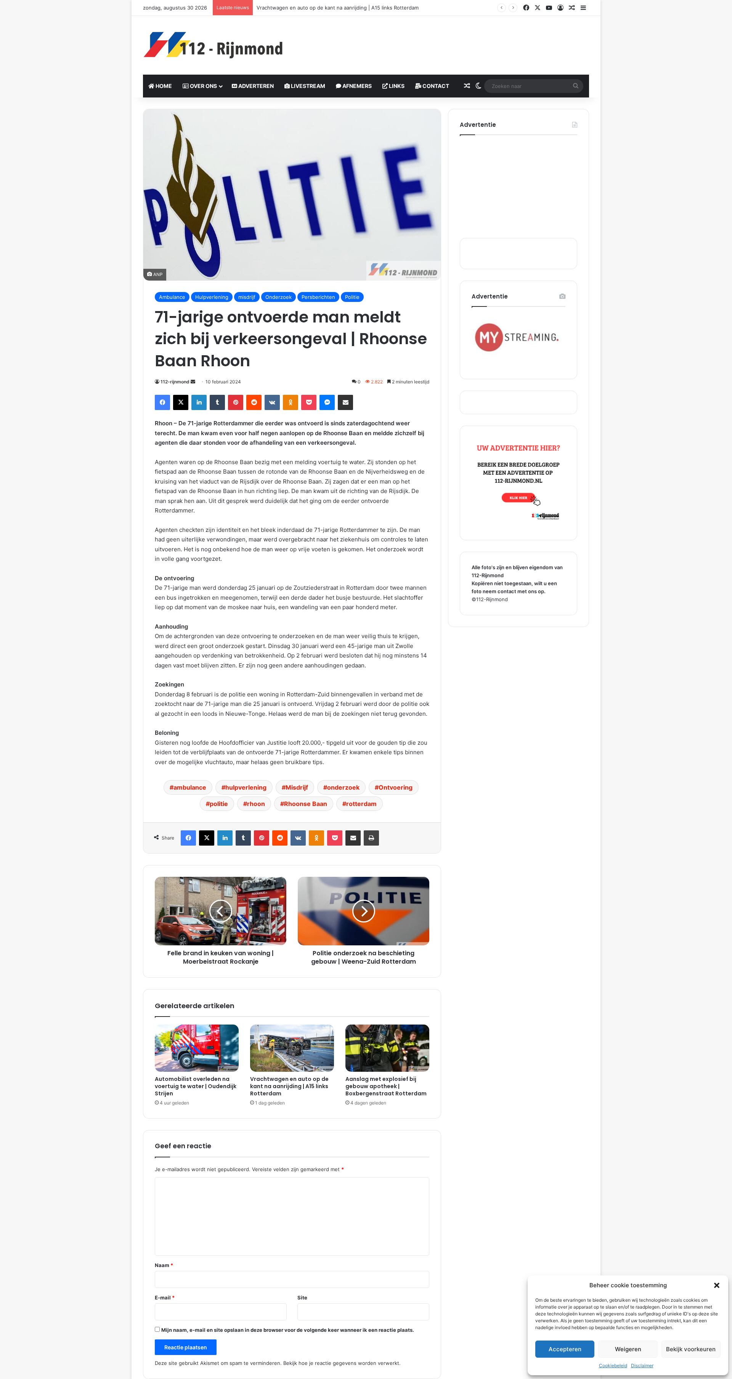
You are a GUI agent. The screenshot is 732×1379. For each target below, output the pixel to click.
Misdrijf (297, 787)
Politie (352, 297)
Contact (435, 86)
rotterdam (361, 804)
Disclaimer (642, 1365)
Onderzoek (278, 297)
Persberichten (318, 297)
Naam (164, 1265)
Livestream (307, 86)
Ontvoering (396, 787)
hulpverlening (245, 787)
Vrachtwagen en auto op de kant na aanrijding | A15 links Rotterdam (289, 1086)
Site (302, 1297)
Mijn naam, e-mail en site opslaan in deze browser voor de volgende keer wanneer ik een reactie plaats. (287, 1330)
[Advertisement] (442, 41)
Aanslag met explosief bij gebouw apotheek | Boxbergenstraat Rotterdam (386, 1086)
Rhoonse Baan (305, 804)
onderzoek (343, 787)
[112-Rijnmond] (213, 45)
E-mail (165, 1297)
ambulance (189, 787)
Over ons (203, 86)
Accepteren (565, 1349)
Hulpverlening (211, 297)
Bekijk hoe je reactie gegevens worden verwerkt (341, 1363)
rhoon (256, 804)
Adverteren (255, 86)
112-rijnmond (175, 382)
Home (163, 86)
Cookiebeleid (613, 1365)
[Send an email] (193, 382)
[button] (717, 1285)
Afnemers (356, 86)
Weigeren (628, 1349)
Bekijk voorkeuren (691, 1349)
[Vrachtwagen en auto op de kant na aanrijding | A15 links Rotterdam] (292, 1048)
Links (396, 86)
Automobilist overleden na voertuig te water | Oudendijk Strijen (195, 1086)
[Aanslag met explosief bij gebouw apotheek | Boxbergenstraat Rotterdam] (387, 1048)
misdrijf (246, 297)
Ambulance (172, 297)
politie (219, 804)
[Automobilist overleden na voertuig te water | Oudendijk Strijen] (197, 1048)
